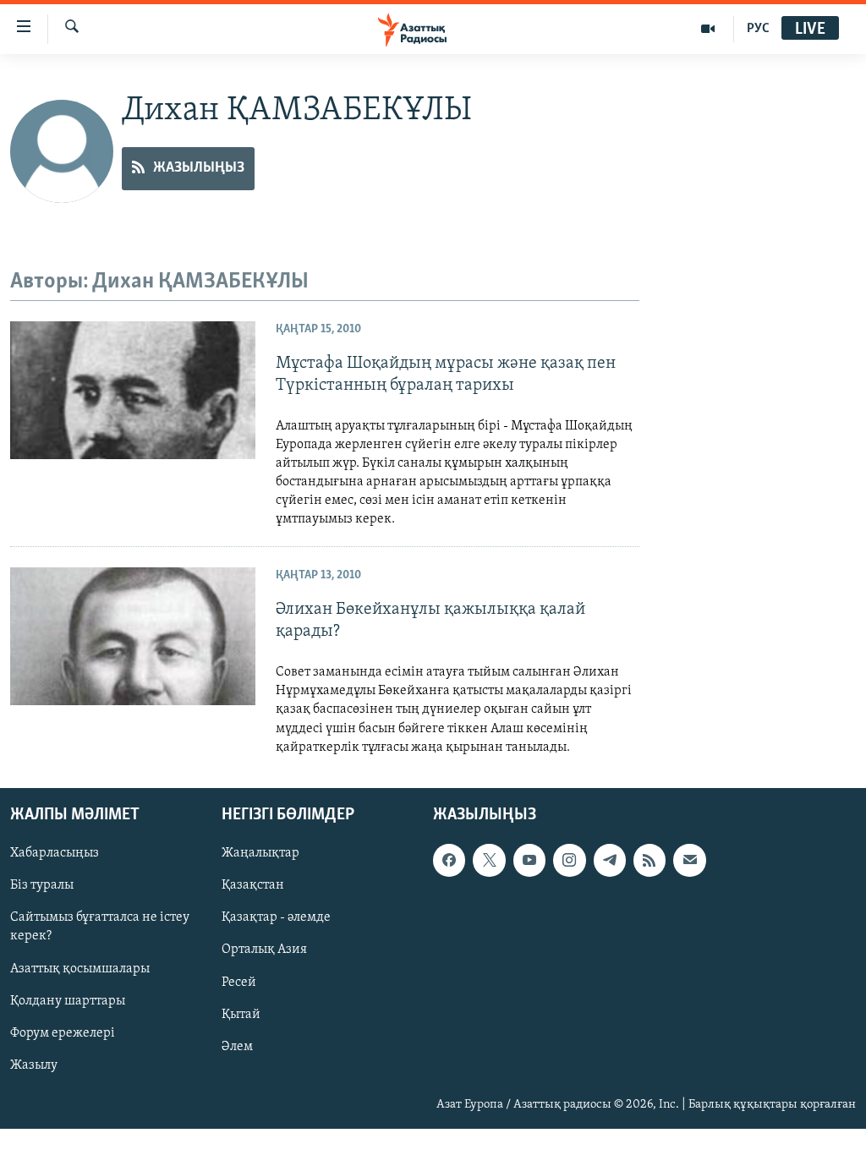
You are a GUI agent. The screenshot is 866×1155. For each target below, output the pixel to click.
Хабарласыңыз (54, 853)
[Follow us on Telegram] (610, 860)
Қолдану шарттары (67, 1000)
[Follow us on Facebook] (449, 860)
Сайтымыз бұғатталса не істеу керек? (99, 927)
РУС (758, 29)
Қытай (241, 1014)
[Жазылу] (689, 860)
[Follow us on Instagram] (569, 860)
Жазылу (34, 1064)
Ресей (239, 981)
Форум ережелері (62, 1032)
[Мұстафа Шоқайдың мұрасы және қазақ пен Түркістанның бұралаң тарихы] (132, 390)
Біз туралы (42, 885)
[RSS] (649, 860)
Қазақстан (253, 885)
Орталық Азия (264, 949)
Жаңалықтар (260, 853)
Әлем (237, 1046)
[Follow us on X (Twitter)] (489, 860)
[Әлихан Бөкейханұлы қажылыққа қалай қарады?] (132, 636)
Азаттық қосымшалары (80, 968)
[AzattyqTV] (708, 28)
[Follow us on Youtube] (529, 860)
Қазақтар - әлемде (276, 917)
